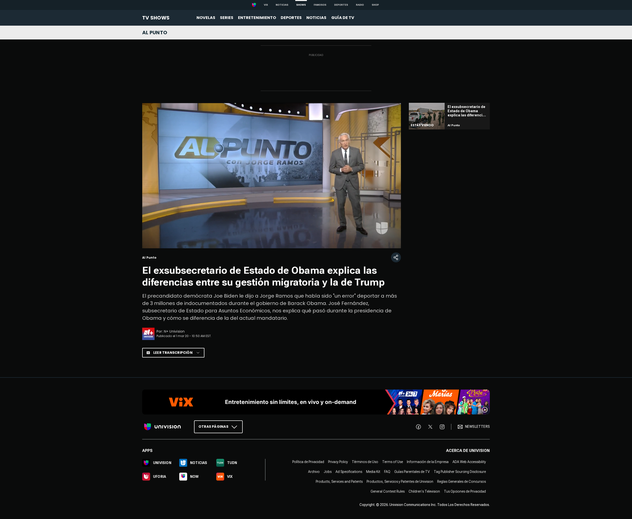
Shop (375, 4)
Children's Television (424, 491)
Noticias (282, 4)
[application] (271, 175)
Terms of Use (392, 462)
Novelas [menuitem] (206, 17)
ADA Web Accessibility (469, 462)
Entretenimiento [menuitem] (257, 17)
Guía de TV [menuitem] (342, 17)
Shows (301, 4)
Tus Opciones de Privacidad (465, 491)
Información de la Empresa (428, 462)
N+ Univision (174, 331)
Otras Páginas (213, 426)
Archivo (314, 471)
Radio (360, 4)
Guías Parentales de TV (412, 471)
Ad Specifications (349, 471)
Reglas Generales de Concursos (461, 481)
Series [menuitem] (226, 17)
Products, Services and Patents (339, 481)
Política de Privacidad (308, 462)
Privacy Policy (338, 462)
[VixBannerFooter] (316, 402)
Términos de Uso (365, 462)
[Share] (396, 257)
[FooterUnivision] (162, 426)
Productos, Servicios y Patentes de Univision (400, 481)
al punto (154, 33)
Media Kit (373, 471)
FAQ (387, 471)
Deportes (341, 4)
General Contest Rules (388, 491)
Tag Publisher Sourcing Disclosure (460, 471)
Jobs (328, 471)
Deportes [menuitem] (291, 17)
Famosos (320, 4)
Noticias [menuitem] (316, 17)
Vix (266, 4)
